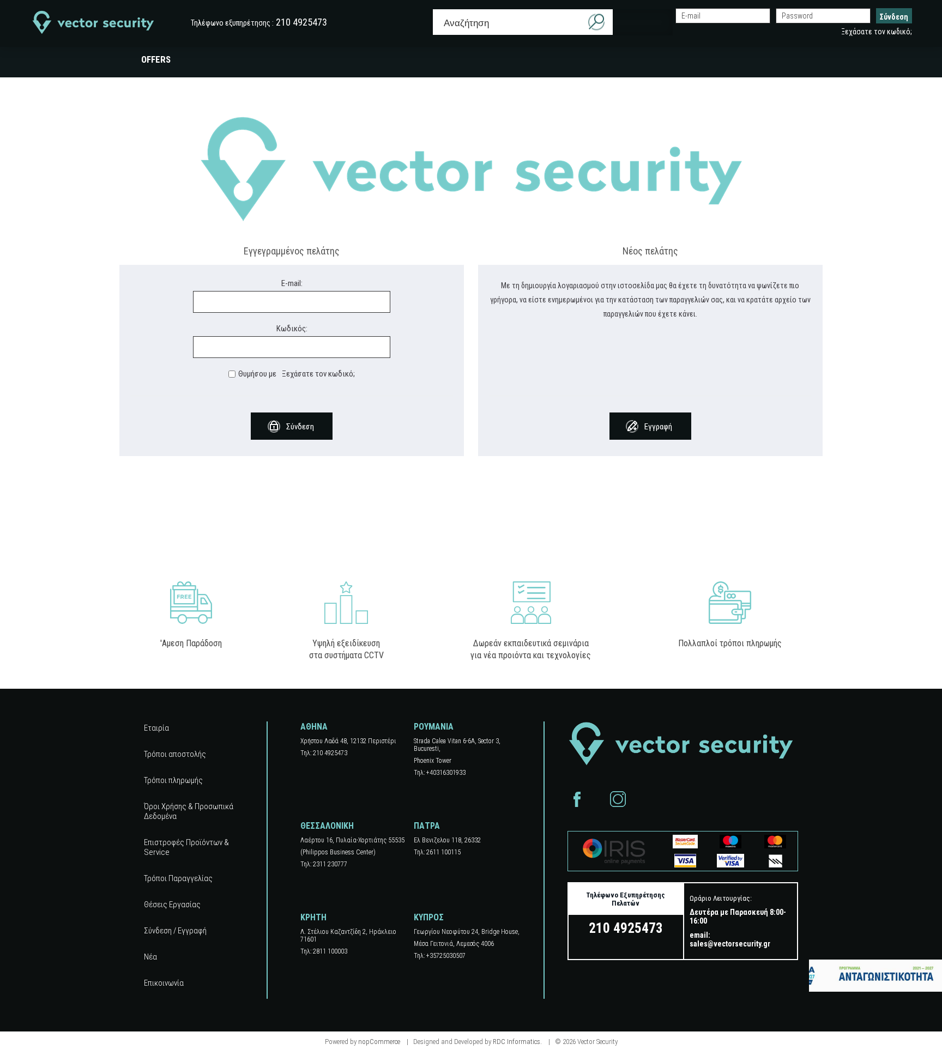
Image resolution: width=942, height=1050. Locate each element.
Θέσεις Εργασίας (172, 904)
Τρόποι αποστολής (175, 754)
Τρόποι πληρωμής (173, 780)
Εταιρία (156, 728)
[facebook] (577, 799)
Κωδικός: (291, 328)
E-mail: (292, 283)
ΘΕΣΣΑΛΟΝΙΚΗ (327, 826)
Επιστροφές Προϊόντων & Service (186, 847)
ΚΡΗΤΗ (313, 917)
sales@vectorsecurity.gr (730, 943)
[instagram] (617, 799)
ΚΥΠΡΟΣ (429, 917)
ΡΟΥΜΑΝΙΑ (434, 726)
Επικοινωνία (164, 983)
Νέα (150, 957)
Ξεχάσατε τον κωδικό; (876, 31)
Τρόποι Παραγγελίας (178, 878)
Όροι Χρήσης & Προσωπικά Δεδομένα (188, 811)
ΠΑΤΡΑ (427, 826)
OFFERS (156, 59)
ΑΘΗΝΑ (314, 726)
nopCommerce (379, 1041)
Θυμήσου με (257, 374)
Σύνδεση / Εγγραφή (175, 931)
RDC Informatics (516, 1041)
